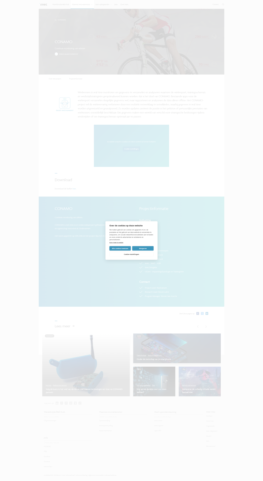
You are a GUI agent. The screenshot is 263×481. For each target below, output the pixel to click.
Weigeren (143, 248)
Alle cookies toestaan (120, 248)
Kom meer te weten (116, 242)
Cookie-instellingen (131, 254)
